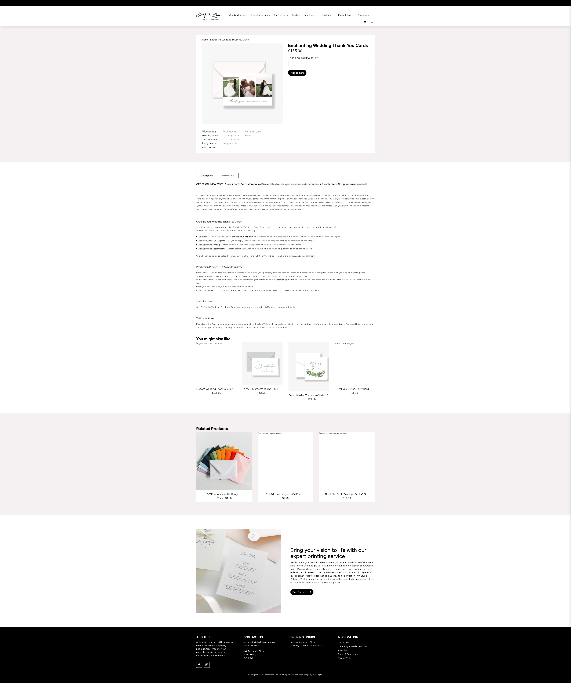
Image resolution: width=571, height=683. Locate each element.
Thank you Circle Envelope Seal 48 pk (345, 494)
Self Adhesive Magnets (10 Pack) (284, 494)
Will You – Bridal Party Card (353, 388)
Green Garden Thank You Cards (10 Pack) (311, 395)
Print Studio (348, 562)
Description (207, 175)
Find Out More (300, 592)
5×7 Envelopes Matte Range (223, 494)
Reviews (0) (228, 175)
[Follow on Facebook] (199, 665)
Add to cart (297, 72)
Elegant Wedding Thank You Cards (215, 388)
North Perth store (338, 279)
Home (205, 39)
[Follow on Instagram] (207, 665)
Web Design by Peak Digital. (311, 674)
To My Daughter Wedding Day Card (262, 388)
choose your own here (243, 236)
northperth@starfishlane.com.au (259, 642)
